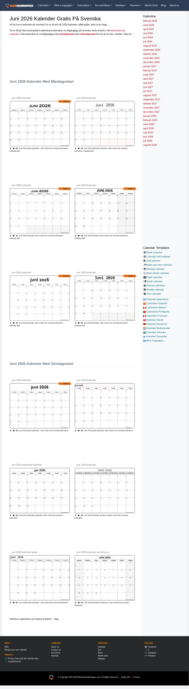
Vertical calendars (155, 285)
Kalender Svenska (156, 332)
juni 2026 (148, 37)
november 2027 (151, 107)
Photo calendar (154, 277)
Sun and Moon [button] (102, 5)
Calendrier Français (156, 316)
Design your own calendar (16, 650)
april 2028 (148, 128)
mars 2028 (148, 124)
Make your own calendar (159, 265)
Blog (163, 5)
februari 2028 (150, 120)
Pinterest (151, 656)
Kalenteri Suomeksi (156, 336)
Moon (100, 653)
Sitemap (54, 656)
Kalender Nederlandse (158, 328)
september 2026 (151, 50)
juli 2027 (147, 91)
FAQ (6, 647)
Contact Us (56, 650)
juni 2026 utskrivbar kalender (27, 465)
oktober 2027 (150, 103)
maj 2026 (148, 33)
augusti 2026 (150, 45)
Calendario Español (156, 303)
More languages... (155, 340)
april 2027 (148, 79)
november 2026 (151, 58)
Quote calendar (154, 281)
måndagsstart (88, 34)
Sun (99, 650)
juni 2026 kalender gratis (25, 552)
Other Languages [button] (63, 5)
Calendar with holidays (158, 256)
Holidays (101, 659)
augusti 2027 (150, 95)
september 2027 (151, 99)
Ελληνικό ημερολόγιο (157, 299)
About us (174, 5)
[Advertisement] (63, 59)
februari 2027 (150, 70)
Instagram (151, 653)
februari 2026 (150, 21)
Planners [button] (134, 5)
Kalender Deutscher (156, 324)
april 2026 (148, 29)
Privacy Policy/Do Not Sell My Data (22, 658)
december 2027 (151, 112)
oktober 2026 (150, 54)
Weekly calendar (155, 289)
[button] (14, 148)
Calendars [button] (43, 5)
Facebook (151, 647)
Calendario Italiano (156, 307)
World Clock (151, 5)
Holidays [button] (120, 5)
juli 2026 (147, 41)
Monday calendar (155, 269)
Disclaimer (55, 653)
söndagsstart (67, 34)
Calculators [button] (83, 5)
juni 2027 (148, 87)
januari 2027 (149, 66)
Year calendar (153, 294)
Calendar (101, 647)
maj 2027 (148, 83)
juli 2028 (147, 141)
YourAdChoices (14, 661)
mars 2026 (148, 25)
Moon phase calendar (157, 273)
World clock (103, 656)
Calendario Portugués (157, 311)
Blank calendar (154, 252)
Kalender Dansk (154, 320)
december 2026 (151, 62)
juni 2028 (148, 136)
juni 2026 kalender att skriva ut (93, 552)
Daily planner (153, 260)
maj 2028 (148, 132)
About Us (55, 647)
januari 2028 (149, 116)
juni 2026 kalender (21, 98)
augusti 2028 (150, 145)
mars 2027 (148, 74)
